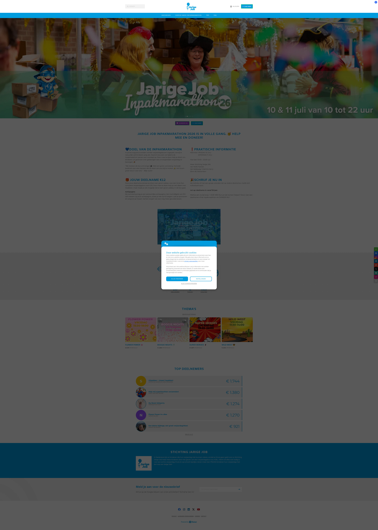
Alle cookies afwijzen (189, 283)
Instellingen (201, 279)
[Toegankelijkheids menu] (376, 2)
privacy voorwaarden (191, 261)
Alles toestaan (177, 279)
